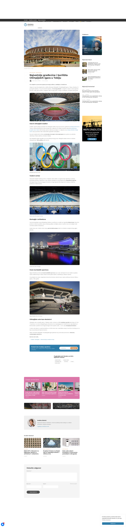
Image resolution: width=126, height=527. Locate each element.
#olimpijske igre (58, 361)
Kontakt (26, 20)
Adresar (40, 27)
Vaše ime (28, 483)
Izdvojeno (39, 72)
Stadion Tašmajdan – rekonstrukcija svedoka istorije (42, 339)
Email (44, 483)
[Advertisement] (40, 365)
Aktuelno (40, 21)
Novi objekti (47, 449)
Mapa (77, 21)
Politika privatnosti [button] (106, 519)
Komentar (29, 471)
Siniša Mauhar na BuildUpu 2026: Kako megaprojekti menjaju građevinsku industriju (92, 49)
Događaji (88, 21)
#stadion (66, 361)
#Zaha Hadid (57, 363)
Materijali (35, 404)
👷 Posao (82, 21)
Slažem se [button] (113, 523)
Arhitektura (48, 21)
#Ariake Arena (57, 360)
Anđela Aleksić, (34, 80)
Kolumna (71, 21)
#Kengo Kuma (66, 360)
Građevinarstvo (57, 21)
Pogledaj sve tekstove (43, 426)
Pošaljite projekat (33, 20)
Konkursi (69, 404)
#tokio (72, 361)
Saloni (26, 449)
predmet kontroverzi (74, 126)
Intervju (65, 21)
